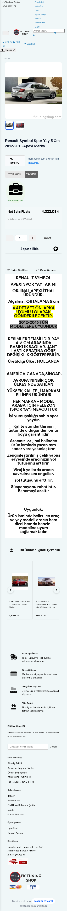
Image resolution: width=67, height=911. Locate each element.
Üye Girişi (13, 828)
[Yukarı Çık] (2, 50)
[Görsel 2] (19, 125)
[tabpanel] (33, 406)
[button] (33, 90)
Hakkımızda (40, 23)
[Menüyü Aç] (6, 33)
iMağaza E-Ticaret (43, 901)
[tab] (18, 270)
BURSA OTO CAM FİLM (21, 782)
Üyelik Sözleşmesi (17, 772)
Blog (36, 10)
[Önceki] (10, 590)
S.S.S (37, 27)
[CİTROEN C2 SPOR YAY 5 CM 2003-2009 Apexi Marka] (20, 581)
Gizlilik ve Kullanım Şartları (22, 805)
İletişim (38, 19)
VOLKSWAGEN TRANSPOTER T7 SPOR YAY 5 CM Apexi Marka (46, 604)
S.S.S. (11, 809)
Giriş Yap (8, 42)
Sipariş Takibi (15, 763)
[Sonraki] (56, 590)
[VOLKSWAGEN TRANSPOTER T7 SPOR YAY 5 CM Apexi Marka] (46, 581)
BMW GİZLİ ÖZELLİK (19, 777)
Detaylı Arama (15, 833)
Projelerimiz (39, 2)
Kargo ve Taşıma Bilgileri (21, 768)
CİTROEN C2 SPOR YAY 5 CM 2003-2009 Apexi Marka (19, 604)
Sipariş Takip (40, 14)
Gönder (53, 747)
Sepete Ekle (29, 249)
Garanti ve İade (16, 814)
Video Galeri (40, 6)
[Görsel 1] (9, 125)
